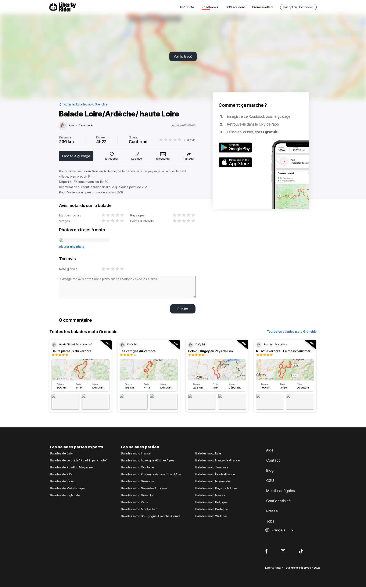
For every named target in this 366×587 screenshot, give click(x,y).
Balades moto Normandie (213, 481)
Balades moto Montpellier (139, 509)
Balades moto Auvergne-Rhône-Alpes (148, 460)
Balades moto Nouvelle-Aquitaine (144, 488)
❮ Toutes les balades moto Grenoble (83, 104)
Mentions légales (280, 491)
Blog (270, 470)
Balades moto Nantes (210, 495)
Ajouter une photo (72, 246)
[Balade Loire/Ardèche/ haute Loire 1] (84, 240)
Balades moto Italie (208, 453)
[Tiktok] (300, 551)
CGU (270, 481)
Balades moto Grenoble (137, 481)
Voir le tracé (183, 56)
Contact (273, 460)
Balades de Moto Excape (67, 488)
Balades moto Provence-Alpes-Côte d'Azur (151, 474)
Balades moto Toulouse (212, 467)
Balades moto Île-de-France (215, 474)
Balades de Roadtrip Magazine (71, 467)
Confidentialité (278, 501)
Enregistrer (111, 158)
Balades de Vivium (62, 481)
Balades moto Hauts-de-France (217, 460)
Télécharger (163, 158)
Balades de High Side (65, 495)
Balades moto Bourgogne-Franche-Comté (150, 516)
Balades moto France (136, 453)
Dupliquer (137, 158)
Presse (272, 511)
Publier (182, 309)
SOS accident (235, 7)
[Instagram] (283, 551)
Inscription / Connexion (298, 7)
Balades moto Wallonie (211, 516)
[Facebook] (266, 551)
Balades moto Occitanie (137, 467)
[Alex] (62, 125)
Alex (71, 125)
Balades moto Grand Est (137, 495)
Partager (189, 158)
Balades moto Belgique (211, 502)
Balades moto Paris (134, 502)
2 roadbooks (86, 125)
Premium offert (262, 7)
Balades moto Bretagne (211, 509)
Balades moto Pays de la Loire (216, 488)
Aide (269, 450)
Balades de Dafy (61, 453)
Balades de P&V (61, 474)
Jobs (270, 521)
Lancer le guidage (76, 156)
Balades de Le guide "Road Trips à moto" (78, 460)
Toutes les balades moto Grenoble (292, 331)
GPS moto (187, 7)
